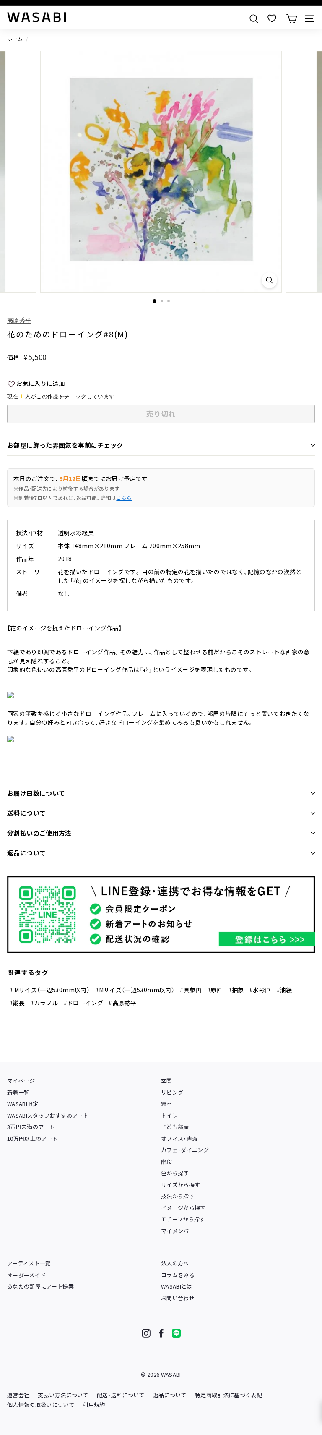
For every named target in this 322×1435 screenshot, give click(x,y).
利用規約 (94, 1405)
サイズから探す (180, 1185)
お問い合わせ (178, 1298)
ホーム (15, 38)
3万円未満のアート (31, 1127)
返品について (26, 852)
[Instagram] (146, 1333)
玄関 (166, 1081)
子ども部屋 (175, 1127)
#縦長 (17, 1002)
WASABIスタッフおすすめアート (47, 1115)
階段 (166, 1162)
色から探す (175, 1173)
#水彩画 (260, 989)
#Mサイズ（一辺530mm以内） (134, 989)
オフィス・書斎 (179, 1138)
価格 (13, 357)
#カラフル (44, 1002)
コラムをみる (178, 1275)
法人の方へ (175, 1263)
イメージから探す (183, 1208)
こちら (124, 497)
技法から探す (178, 1196)
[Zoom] (269, 280)
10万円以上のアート (32, 1138)
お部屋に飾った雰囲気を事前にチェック (65, 445)
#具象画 (190, 989)
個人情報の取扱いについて (40, 1405)
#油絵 (284, 989)
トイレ (169, 1115)
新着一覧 (18, 1092)
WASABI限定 (23, 1104)
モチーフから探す (183, 1219)
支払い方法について (63, 1395)
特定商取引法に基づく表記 (228, 1395)
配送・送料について (121, 1395)
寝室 (166, 1104)
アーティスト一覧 (29, 1263)
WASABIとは (176, 1286)
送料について (26, 812)
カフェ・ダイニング (185, 1150)
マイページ (21, 1081)
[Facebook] (161, 1333)
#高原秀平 (122, 1002)
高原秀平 (19, 320)
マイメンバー (178, 1231)
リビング (172, 1092)
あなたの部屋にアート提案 (40, 1286)
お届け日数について (36, 793)
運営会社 (18, 1395)
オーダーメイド (26, 1275)
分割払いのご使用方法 (39, 833)
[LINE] (176, 1333)
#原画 (215, 989)
